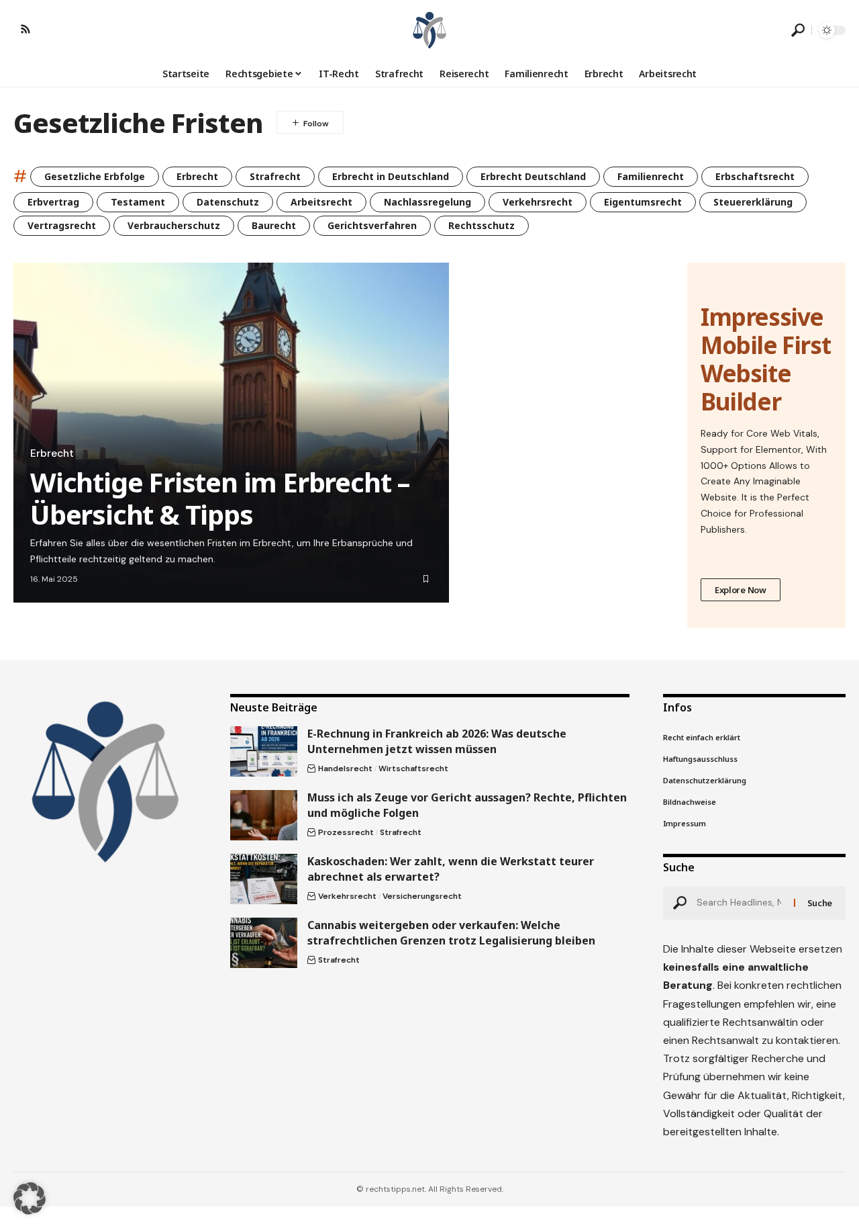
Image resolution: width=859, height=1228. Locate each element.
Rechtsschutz (481, 225)
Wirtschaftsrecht (413, 768)
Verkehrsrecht (537, 201)
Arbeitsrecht (321, 201)
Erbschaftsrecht (755, 176)
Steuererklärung (753, 201)
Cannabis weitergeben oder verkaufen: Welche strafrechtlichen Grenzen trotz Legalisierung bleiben (451, 933)
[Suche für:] (740, 903)
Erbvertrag (53, 201)
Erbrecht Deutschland (533, 176)
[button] (798, 30)
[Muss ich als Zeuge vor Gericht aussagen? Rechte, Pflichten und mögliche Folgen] (263, 815)
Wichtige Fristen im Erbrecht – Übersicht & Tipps (220, 498)
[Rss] (25, 29)
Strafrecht (275, 176)
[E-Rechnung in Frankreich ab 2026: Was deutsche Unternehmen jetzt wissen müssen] (263, 751)
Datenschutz (228, 201)
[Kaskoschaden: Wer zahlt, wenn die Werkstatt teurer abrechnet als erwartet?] (263, 879)
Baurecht (274, 225)
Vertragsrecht (62, 225)
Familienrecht (650, 176)
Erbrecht (197, 176)
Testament (138, 201)
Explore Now (740, 590)
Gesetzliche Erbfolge (94, 176)
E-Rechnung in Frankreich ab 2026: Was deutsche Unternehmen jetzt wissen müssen (436, 741)
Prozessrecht (346, 832)
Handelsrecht (345, 768)
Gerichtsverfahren (372, 225)
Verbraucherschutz (174, 225)
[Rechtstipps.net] (429, 30)
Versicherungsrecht (422, 896)
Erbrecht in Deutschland (390, 176)
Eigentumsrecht (643, 201)
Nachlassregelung (427, 201)
